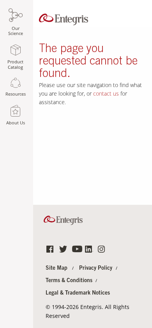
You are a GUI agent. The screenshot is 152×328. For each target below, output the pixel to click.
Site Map (56, 268)
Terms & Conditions (69, 281)
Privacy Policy (95, 268)
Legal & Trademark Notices (78, 293)
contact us (106, 93)
